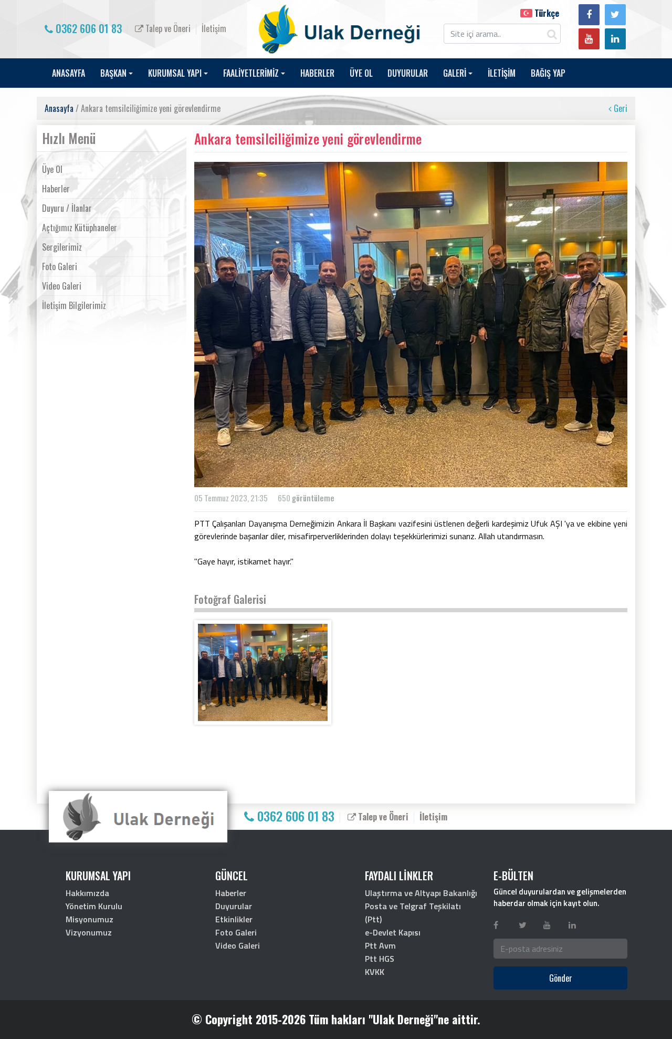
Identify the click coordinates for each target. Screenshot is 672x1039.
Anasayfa (59, 108)
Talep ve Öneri (167, 28)
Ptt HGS (379, 958)
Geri (619, 108)
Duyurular (233, 906)
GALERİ (454, 73)
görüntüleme (313, 497)
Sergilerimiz (62, 247)
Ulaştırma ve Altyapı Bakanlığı (421, 893)
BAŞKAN (113, 73)
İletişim (214, 28)
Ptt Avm (380, 945)
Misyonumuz (89, 919)
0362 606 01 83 (87, 28)
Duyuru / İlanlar (67, 208)
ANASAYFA (68, 73)
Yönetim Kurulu (94, 906)
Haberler (56, 188)
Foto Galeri (59, 266)
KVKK (374, 971)
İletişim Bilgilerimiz (74, 305)
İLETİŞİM (502, 73)
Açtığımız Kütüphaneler (79, 227)
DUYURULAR (407, 73)
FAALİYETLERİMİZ (251, 73)
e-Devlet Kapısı (393, 932)
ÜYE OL (361, 73)
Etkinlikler (234, 919)
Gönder (560, 978)
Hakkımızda (87, 893)
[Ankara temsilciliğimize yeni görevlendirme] (262, 672)
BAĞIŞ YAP (548, 73)
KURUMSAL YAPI (175, 73)
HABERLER (317, 73)
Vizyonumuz (89, 932)
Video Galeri (61, 286)
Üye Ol (52, 169)
